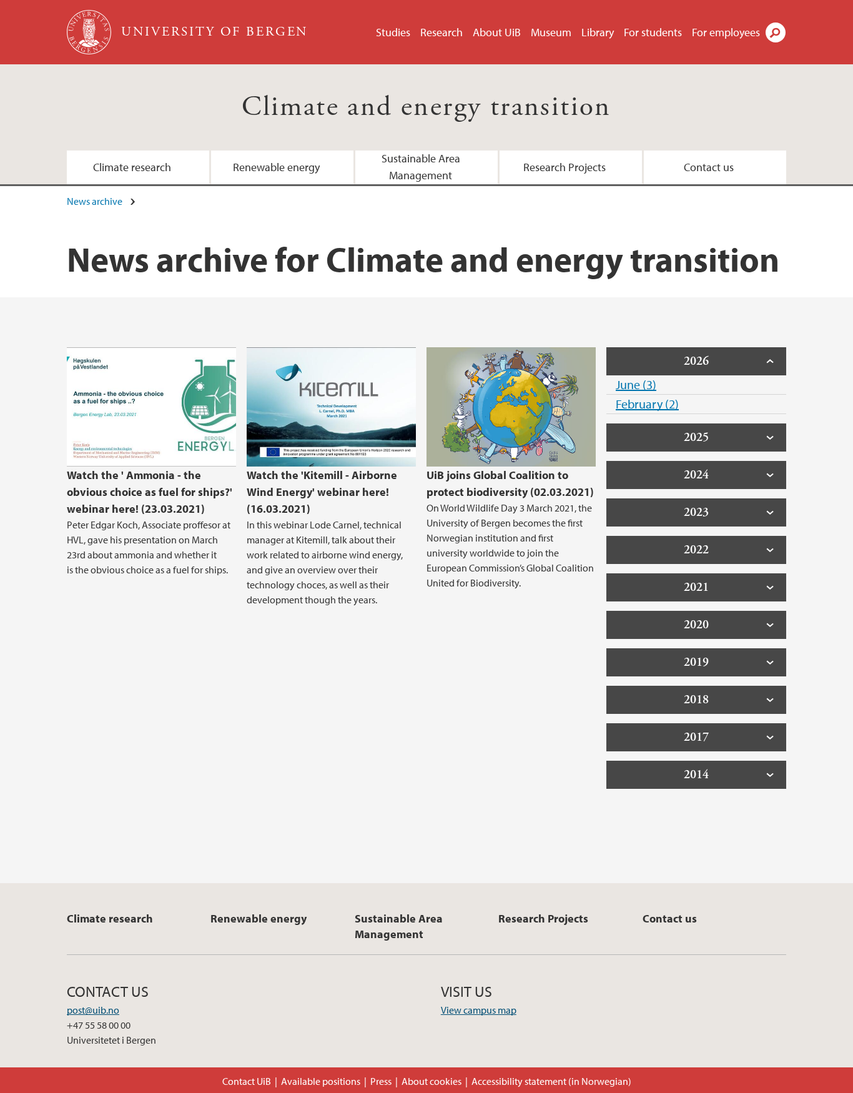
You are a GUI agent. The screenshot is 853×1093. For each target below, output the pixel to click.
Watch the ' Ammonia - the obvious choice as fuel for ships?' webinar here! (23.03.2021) (149, 492)
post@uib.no (93, 1010)
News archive (94, 201)
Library (597, 32)
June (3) (636, 384)
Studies (393, 32)
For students (653, 32)
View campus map (478, 1010)
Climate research (132, 167)
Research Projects (564, 167)
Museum (551, 32)
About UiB (497, 32)
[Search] (775, 32)
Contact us (709, 167)
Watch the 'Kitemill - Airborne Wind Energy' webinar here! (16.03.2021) (322, 492)
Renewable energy (276, 167)
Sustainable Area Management (421, 166)
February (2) (647, 404)
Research (441, 32)
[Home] (90, 32)
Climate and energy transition (426, 107)
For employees (726, 32)
